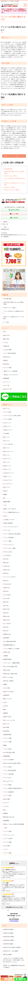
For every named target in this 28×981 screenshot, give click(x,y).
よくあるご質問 (7, 349)
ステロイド (6, 802)
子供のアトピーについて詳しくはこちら (14, 156)
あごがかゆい (6, 598)
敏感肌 (5, 494)
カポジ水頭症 (6, 845)
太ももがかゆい (7, 584)
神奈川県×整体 (14, 913)
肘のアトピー (6, 462)
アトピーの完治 (7, 749)
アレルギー (6, 806)
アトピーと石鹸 (7, 842)
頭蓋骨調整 (6, 820)
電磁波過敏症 (6, 756)
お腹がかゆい (6, 587)
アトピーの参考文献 (8, 537)
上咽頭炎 (5, 655)
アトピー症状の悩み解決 (9, 353)
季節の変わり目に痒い (9, 817)
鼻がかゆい (6, 573)
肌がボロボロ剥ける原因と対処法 (12, 763)
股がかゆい (6, 580)
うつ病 (5, 827)
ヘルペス (5, 849)
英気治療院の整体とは (9, 645)
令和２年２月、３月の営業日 (10, 951)
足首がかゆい (6, 569)
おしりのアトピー (7, 483)
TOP (4, 331)
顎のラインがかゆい (8, 677)
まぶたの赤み (6, 688)
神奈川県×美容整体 (14, 919)
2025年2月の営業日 (8, 929)
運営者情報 (6, 378)
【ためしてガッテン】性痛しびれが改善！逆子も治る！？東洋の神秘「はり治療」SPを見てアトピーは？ (13, 960)
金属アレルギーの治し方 (9, 508)
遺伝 (4, 810)
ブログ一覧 (6, 385)
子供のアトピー (7, 426)
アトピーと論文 (7, 412)
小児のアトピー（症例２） (11, 175)
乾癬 (4, 709)
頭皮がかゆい (6, 620)
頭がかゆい (6, 630)
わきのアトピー (7, 458)
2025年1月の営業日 (8, 933)
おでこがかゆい (7, 623)
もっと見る (6, 322)
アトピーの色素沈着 (8, 792)
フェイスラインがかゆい (9, 577)
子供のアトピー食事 (9, 187)
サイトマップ (6, 382)
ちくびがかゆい (7, 555)
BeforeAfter (6, 364)
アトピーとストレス (8, 544)
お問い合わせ (6, 357)
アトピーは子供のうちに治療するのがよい (13, 312)
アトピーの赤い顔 (7, 444)
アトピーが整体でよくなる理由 (11, 648)
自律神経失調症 (7, 734)
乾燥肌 (5, 684)
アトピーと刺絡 (7, 541)
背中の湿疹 (6, 727)
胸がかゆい (6, 562)
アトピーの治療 (7, 419)
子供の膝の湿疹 (8, 168)
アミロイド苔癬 (7, 741)
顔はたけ (5, 491)
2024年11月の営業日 (8, 940)
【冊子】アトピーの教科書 (10, 371)
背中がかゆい (6, 609)
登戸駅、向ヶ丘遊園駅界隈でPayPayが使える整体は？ (14, 966)
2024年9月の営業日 (8, 944)
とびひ (5, 702)
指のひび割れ (6, 799)
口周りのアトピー (7, 430)
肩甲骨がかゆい (7, 634)
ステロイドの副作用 (8, 759)
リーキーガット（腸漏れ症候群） (12, 663)
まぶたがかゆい (7, 594)
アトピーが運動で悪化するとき (11, 512)
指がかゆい (6, 612)
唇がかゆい (6, 602)
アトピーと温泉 (7, 853)
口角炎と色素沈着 (7, 523)
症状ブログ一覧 (7, 389)
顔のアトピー (6, 723)
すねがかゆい (6, 566)
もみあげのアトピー (8, 473)
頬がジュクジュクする (9, 720)
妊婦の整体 (6, 637)
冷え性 (5, 516)
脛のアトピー (6, 487)
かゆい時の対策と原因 (9, 752)
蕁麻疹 (5, 745)
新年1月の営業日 (7, 954)
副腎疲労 (5, 713)
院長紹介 (5, 360)
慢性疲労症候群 (7, 659)
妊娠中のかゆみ (7, 716)
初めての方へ (6, 335)
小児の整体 (6, 433)
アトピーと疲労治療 (8, 774)
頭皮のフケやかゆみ (8, 691)
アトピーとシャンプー (9, 835)
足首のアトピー (7, 465)
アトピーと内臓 (7, 738)
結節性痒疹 (6, 695)
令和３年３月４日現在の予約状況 (12, 947)
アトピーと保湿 (7, 795)
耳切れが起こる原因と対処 (10, 673)
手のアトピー (6, 440)
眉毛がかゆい (6, 616)
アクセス (5, 342)
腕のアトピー (6, 448)
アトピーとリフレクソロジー (10, 526)
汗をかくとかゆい (7, 551)
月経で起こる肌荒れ (8, 680)
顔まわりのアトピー (8, 451)
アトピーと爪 (6, 530)
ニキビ (5, 505)
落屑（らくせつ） (7, 698)
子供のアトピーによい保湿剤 (11, 189)
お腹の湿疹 (6, 731)
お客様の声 (6, 346)
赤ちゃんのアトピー (8, 781)
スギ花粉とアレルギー (9, 519)
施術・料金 (6, 339)
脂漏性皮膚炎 (6, 501)
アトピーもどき (7, 777)
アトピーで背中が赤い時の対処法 (12, 534)
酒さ (4, 498)
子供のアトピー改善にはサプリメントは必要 (13, 317)
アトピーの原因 (7, 784)
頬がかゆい (6, 591)
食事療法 (5, 813)
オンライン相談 (7, 367)
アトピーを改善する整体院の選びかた (13, 788)
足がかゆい (6, 559)
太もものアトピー (7, 480)
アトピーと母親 (7, 831)
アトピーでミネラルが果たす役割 (12, 415)
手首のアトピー (7, 476)
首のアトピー (6, 455)
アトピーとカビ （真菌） (9, 548)
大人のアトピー (7, 422)
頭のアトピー (6, 408)
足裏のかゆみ (6, 652)
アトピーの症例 (7, 767)
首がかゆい (6, 627)
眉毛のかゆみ (6, 670)
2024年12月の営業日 (8, 936)
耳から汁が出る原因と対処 (10, 666)
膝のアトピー (6, 437)
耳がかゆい (6, 605)
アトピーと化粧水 (7, 838)
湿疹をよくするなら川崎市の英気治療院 (13, 824)
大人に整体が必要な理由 (9, 641)
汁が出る (5, 706)
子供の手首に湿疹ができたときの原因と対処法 (13, 303)
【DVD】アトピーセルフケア (10, 374)
